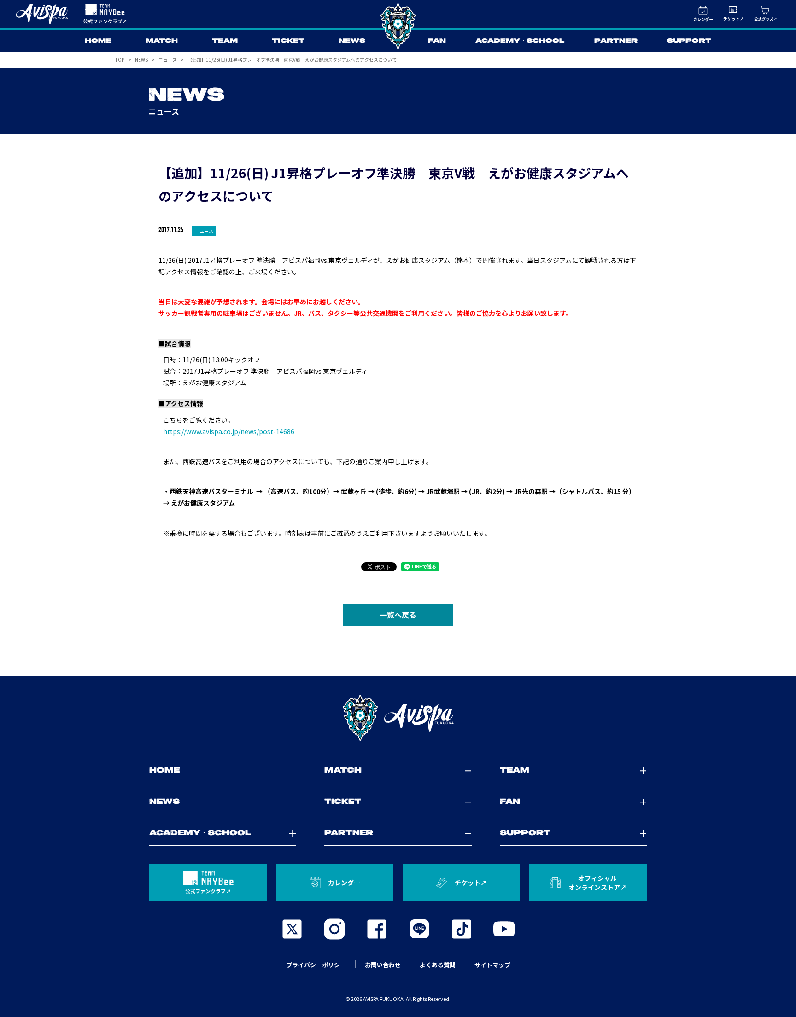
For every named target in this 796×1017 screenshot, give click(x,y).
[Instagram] (334, 929)
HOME (98, 41)
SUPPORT (689, 41)
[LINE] (419, 929)
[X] (292, 929)
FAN (437, 41)
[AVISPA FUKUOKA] (398, 718)
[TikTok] (461, 929)
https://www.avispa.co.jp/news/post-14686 (228, 431)
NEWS (352, 41)
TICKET (288, 41)
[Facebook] (377, 929)
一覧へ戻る (398, 614)
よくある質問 (438, 964)
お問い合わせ (383, 964)
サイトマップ (492, 964)
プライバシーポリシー (316, 964)
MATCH (162, 41)
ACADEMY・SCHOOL (520, 41)
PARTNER (616, 41)
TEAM (225, 41)
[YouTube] (504, 929)
